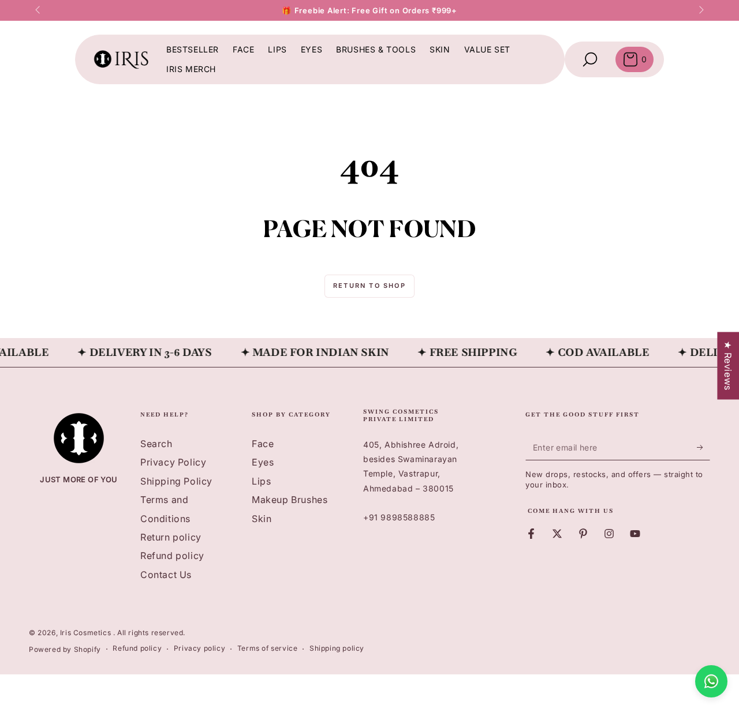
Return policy (170, 537)
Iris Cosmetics (86, 632)
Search (156, 443)
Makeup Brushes (289, 499)
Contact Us (166, 574)
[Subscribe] (703, 447)
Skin (261, 518)
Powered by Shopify (65, 649)
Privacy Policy (173, 462)
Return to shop (369, 286)
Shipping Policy (176, 481)
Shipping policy (336, 648)
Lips (261, 481)
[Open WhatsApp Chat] (711, 681)
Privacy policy (199, 648)
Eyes (263, 462)
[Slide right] (700, 10)
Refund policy (172, 555)
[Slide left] (38, 10)
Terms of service (267, 648)
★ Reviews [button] (728, 365)
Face (263, 443)
